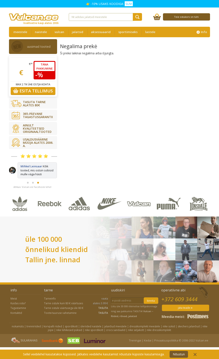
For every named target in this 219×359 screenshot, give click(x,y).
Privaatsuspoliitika (166, 340)
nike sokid (169, 326)
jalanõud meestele (115, 326)
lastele (150, 32)
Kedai (147, 340)
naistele (41, 32)
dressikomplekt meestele (144, 326)
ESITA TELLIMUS (35, 91)
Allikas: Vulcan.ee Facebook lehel (32, 186)
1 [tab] (28, 183)
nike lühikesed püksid (69, 330)
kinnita (151, 301)
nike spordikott (94, 330)
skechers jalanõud (189, 326)
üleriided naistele (90, 326)
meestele (20, 32)
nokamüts (18, 326)
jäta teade (184, 308)
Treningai (135, 340)
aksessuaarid (101, 32)
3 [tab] (38, 183)
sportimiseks (128, 32)
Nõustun (179, 354)
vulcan (59, 32)
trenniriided (34, 326)
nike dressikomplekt (159, 330)
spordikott (71, 326)
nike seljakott (136, 330)
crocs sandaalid (115, 330)
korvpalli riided (53, 326)
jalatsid (77, 32)
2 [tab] (33, 183)
